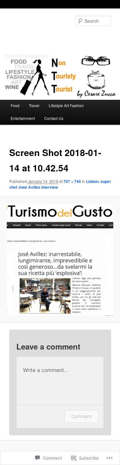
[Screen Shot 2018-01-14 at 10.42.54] (60, 260)
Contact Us (53, 118)
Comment (81, 416)
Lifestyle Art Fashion (66, 105)
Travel (34, 105)
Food (15, 105)
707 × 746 (72, 181)
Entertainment (23, 118)
